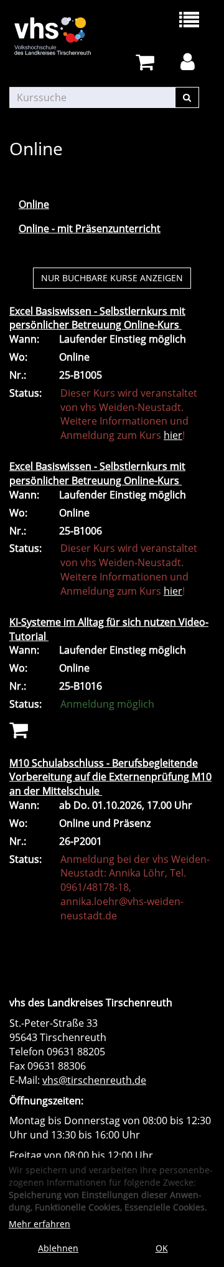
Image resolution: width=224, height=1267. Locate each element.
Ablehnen (58, 1248)
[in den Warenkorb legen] (18, 729)
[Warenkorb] (147, 62)
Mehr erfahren (39, 1224)
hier (173, 435)
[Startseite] (61, 36)
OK (162, 1248)
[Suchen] (187, 97)
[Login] (189, 62)
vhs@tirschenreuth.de (94, 1080)
